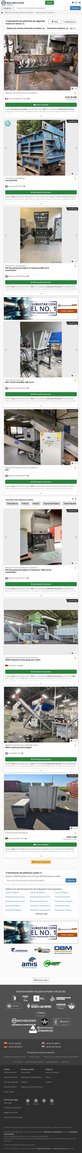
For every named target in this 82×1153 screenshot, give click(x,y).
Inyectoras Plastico (51, 503)
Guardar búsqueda (42, 862)
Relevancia (70, 22)
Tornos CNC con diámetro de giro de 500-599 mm (61, 1057)
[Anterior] (6, 62)
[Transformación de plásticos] (41, 802)
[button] (80, 3)
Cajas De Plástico (12, 892)
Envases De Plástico (13, 910)
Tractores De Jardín (62, 897)
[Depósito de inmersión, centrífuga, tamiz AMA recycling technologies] (41, 715)
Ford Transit (17, 1062)
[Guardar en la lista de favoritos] (75, 93)
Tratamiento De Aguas (64, 901)
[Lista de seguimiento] (73, 3)
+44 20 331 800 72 (53, 1043)
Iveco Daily (65, 1062)
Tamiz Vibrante (70, 503)
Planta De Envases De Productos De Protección (49, 897)
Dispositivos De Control (15, 901)
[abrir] (41, 116)
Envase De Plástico (13, 905)
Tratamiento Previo (62, 905)
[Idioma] (76, 3)
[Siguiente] (76, 62)
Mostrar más (41, 914)
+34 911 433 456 (14, 1043)
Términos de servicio (60, 1148)
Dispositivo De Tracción (15, 897)
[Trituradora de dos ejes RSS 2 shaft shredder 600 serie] (41, 349)
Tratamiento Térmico (63, 910)
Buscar (76, 8)
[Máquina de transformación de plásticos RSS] (41, 437)
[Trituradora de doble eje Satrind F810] (41, 148)
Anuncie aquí (42, 980)
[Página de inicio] (2, 12)
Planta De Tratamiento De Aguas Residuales (47, 910)
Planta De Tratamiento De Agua (42, 905)
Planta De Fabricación (39, 901)
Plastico (36, 503)
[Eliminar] (43, 28)
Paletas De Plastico (37, 892)
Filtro (55, 22)
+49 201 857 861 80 (53, 1047)
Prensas (25, 503)
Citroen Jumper (34, 1057)
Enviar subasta (67, 311)
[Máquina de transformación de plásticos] (41, 62)
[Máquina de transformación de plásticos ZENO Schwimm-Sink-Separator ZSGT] (41, 627)
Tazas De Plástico (62, 892)
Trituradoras (12, 503)
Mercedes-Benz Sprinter (34, 1062)
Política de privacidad (44, 1148)
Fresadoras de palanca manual (14, 1057)
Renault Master (52, 1062)
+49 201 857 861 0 (15, 1047)
